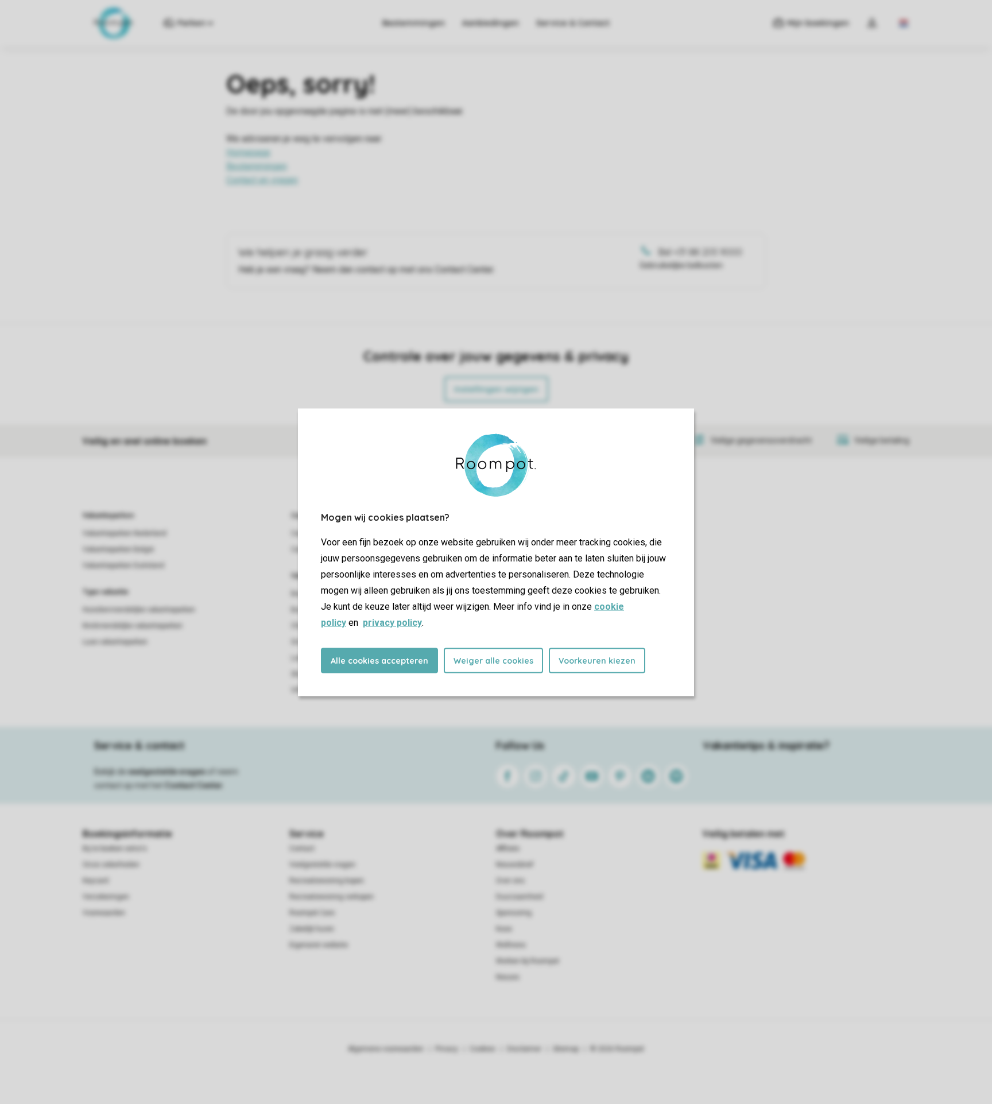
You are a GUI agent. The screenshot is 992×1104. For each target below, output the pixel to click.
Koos (504, 929)
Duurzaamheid (519, 897)
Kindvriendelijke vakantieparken (133, 626)
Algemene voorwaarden (386, 1049)
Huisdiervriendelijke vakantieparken (139, 610)
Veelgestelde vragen (322, 865)
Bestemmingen (413, 23)
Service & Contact (573, 23)
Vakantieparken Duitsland (123, 565)
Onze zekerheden (111, 865)
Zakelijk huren (311, 929)
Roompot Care (312, 913)
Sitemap (566, 1049)
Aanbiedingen (490, 23)
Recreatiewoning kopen (326, 881)
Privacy (446, 1049)
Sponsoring (514, 913)
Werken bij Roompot (527, 961)
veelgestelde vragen (167, 771)
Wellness (511, 945)
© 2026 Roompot (617, 1049)
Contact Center (194, 785)
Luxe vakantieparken (115, 642)
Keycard (95, 881)
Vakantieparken (108, 516)
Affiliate (508, 849)
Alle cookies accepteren (379, 660)
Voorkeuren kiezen (597, 660)
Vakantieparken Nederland (124, 533)
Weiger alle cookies (493, 660)
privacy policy (392, 622)
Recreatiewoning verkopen (331, 897)
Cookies (482, 1049)
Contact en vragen (262, 180)
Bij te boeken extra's (115, 849)
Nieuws (508, 977)
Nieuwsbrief (514, 865)
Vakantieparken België (118, 549)
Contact (302, 849)
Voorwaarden (104, 913)
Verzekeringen (106, 897)
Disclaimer (524, 1049)
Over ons (510, 881)
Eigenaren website (318, 945)
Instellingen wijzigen (496, 389)
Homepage (248, 152)
